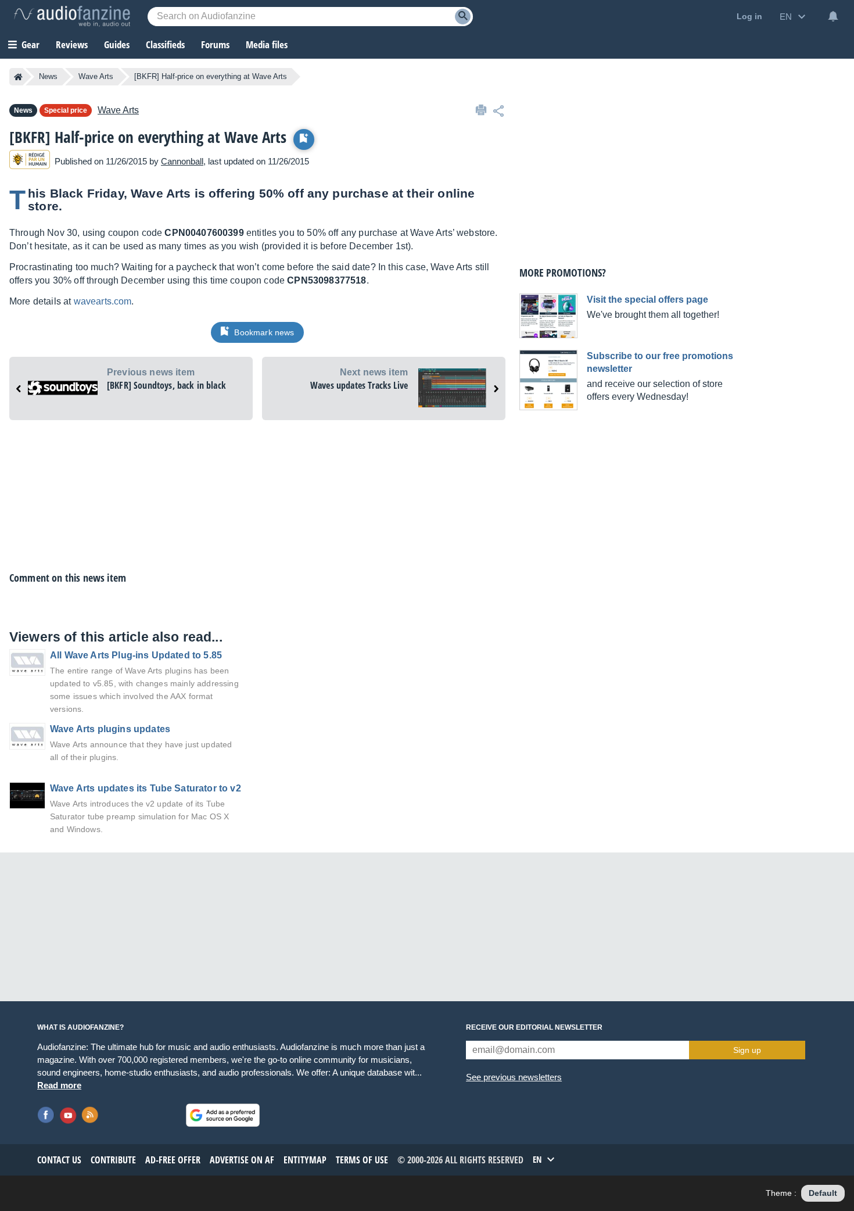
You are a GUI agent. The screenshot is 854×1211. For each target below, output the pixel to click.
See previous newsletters (514, 1077)
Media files (267, 44)
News (48, 76)
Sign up (747, 1050)
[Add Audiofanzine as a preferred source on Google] (223, 1115)
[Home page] (18, 76)
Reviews (72, 44)
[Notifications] (833, 16)
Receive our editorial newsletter (534, 1027)
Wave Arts (95, 76)
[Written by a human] (29, 161)
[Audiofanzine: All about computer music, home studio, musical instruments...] (72, 16)
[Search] (463, 16)
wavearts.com (103, 301)
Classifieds (165, 44)
